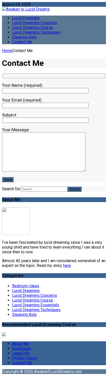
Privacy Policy (24, 358)
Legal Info (21, 353)
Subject (9, 114)
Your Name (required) (22, 85)
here (67, 265)
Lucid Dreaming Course (32, 27)
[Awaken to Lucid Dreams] (54, 9)
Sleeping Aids (24, 37)
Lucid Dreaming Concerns (34, 22)
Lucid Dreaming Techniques (36, 32)
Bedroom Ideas (25, 286)
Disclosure (21, 348)
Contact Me (22, 41)
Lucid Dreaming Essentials (35, 305)
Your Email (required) (22, 100)
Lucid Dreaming (25, 18)
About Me (20, 343)
